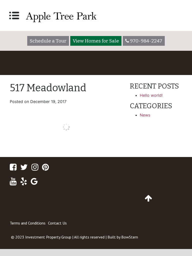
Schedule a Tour (48, 41)
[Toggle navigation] (14, 15)
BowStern (129, 237)
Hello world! (151, 95)
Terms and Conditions (28, 223)
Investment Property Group (48, 237)
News (145, 115)
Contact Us (57, 223)
